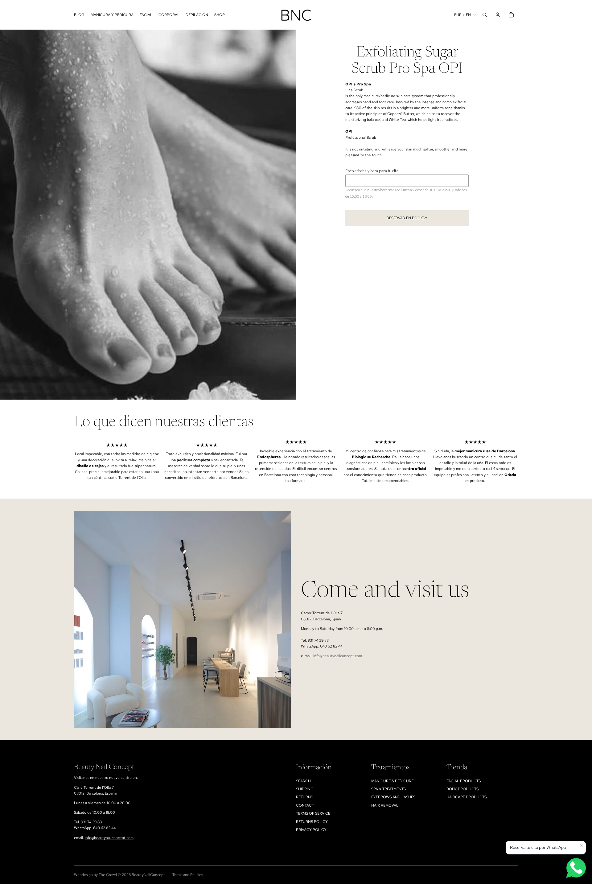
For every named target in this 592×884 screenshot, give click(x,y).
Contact (305, 805)
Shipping (305, 789)
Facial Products (463, 781)
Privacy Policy (311, 829)
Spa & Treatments (388, 789)
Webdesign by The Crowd (95, 874)
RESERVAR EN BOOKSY (407, 218)
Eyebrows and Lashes (393, 797)
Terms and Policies (187, 874)
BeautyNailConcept (148, 874)
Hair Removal (384, 805)
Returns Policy (312, 821)
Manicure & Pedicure (392, 781)
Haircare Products (466, 797)
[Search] (484, 15)
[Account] (497, 15)
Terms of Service (313, 813)
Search (303, 781)
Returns (304, 797)
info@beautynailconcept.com (337, 655)
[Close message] (581, 845)
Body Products (462, 789)
